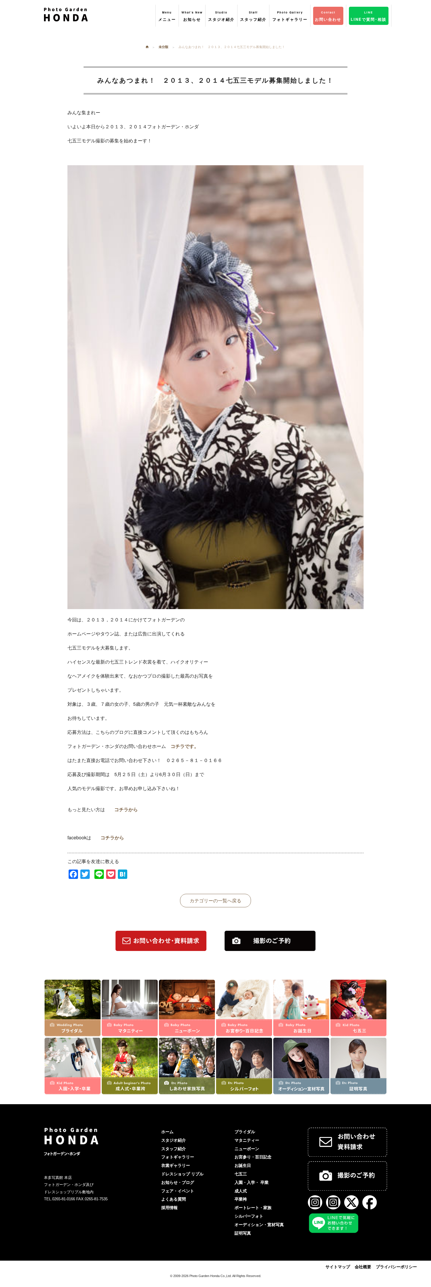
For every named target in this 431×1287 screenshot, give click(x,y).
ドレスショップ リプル (182, 1174)
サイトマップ (337, 1266)
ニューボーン (247, 1148)
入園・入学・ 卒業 (252, 1182)
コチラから (126, 809)
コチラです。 (185, 746)
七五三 (241, 1174)
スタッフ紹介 (173, 1148)
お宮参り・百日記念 (253, 1157)
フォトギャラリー (177, 1157)
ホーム (167, 1131)
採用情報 (169, 1207)
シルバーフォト (249, 1216)
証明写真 (243, 1233)
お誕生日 (243, 1165)
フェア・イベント (177, 1191)
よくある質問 (173, 1199)
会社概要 (363, 1266)
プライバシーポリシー (396, 1266)
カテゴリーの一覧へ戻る (215, 900)
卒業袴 (241, 1199)
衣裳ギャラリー (175, 1165)
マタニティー (247, 1140)
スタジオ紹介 (173, 1140)
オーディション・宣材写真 (259, 1224)
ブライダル (245, 1131)
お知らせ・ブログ (177, 1182)
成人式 (241, 1191)
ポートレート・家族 (253, 1207)
